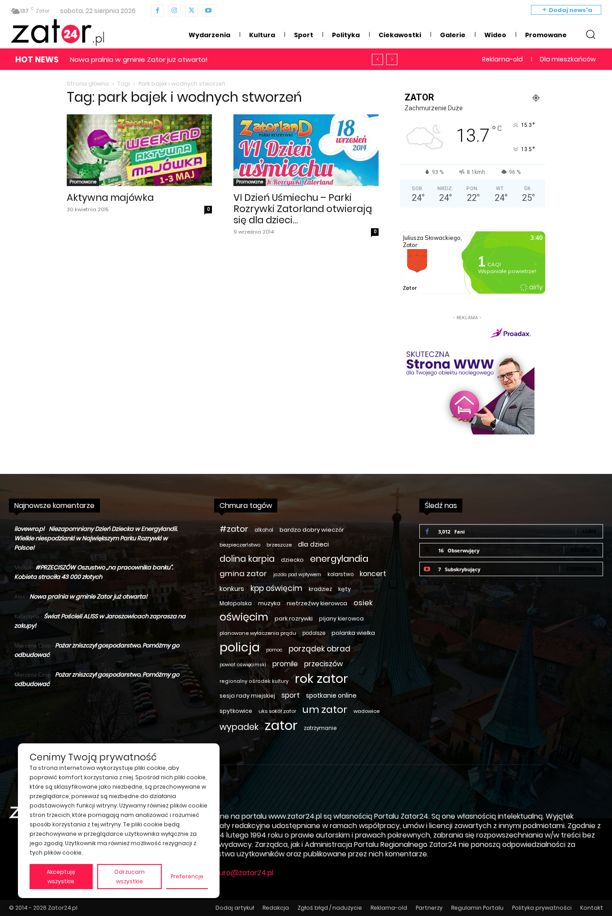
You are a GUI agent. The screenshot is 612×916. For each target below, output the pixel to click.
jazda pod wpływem (297, 574)
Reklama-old (389, 908)
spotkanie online (331, 695)
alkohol (263, 530)
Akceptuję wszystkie (61, 876)
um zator (324, 709)
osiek (363, 603)
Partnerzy (429, 908)
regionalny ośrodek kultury (254, 681)
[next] (391, 59)
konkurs (232, 588)
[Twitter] (191, 10)
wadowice (366, 711)
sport (290, 695)
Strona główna (88, 83)
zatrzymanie (320, 728)
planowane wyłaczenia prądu (258, 633)
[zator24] (57, 32)
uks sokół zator (277, 711)
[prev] (377, 59)
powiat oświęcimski (243, 664)
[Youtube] (208, 10)
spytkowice (236, 711)
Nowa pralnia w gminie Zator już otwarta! (139, 59)
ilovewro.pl (29, 529)
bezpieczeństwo (240, 544)
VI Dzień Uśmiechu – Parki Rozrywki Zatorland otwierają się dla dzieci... (302, 208)
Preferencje (187, 876)
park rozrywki (294, 618)
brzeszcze (279, 544)
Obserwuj (583, 550)
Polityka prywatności (542, 908)
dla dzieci (313, 544)
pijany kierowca (341, 618)
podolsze (313, 633)
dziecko (292, 560)
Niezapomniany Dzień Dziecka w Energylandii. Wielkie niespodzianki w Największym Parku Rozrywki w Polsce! (95, 538)
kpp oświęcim (276, 588)
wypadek (239, 727)
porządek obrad (319, 649)
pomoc (274, 650)
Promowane (82, 181)
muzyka (269, 603)
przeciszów (323, 664)
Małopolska (236, 603)
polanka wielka (353, 633)
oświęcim (244, 617)
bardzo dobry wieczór (312, 529)
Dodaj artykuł (234, 908)
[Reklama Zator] (467, 378)
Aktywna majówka (110, 197)
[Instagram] (174, 10)
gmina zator (243, 573)
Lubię (589, 531)
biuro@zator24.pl (243, 873)
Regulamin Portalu (477, 908)
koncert (373, 573)
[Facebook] (157, 10)
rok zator (321, 678)
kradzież (320, 589)
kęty (344, 589)
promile (285, 664)
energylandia (339, 559)
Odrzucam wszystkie (129, 876)
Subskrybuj (581, 568)
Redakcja (276, 908)
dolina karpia (247, 559)
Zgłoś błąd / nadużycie (329, 908)
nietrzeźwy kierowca (317, 603)
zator (281, 725)
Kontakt (591, 908)
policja (240, 647)
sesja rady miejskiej (247, 695)
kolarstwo (340, 574)
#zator (234, 529)
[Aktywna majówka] (139, 150)
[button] (590, 34)
